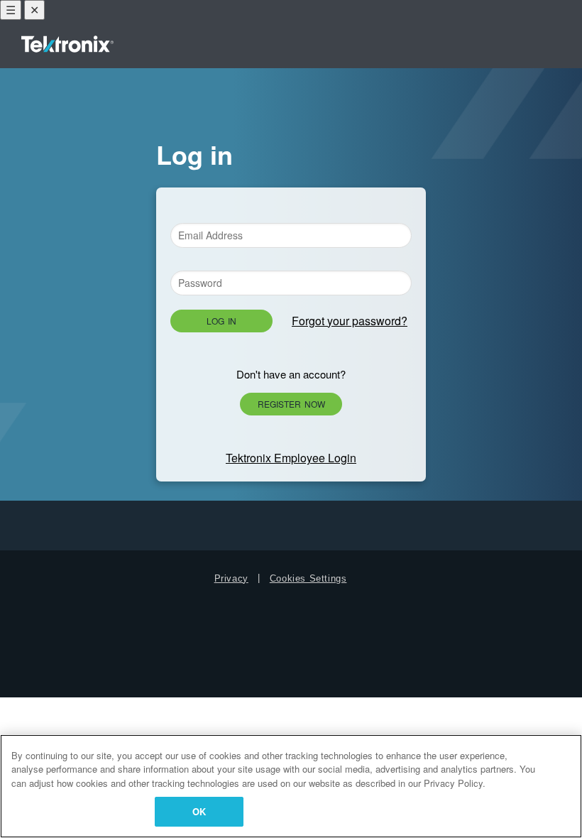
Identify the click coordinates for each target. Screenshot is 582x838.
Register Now (291, 404)
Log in (221, 321)
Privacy (231, 578)
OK (199, 811)
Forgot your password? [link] (349, 320)
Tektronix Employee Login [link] (291, 458)
